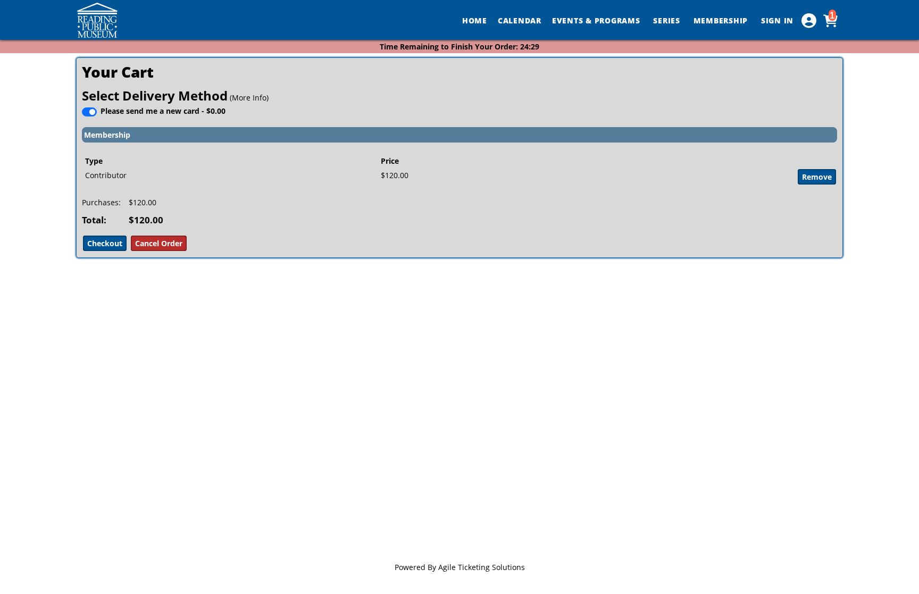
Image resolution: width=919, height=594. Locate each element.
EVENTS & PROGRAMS (597, 20)
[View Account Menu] (809, 21)
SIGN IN (777, 20)
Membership (107, 135)
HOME (474, 20)
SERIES (667, 20)
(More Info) (249, 98)
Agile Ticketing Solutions (481, 567)
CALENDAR (519, 20)
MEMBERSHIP (722, 20)
